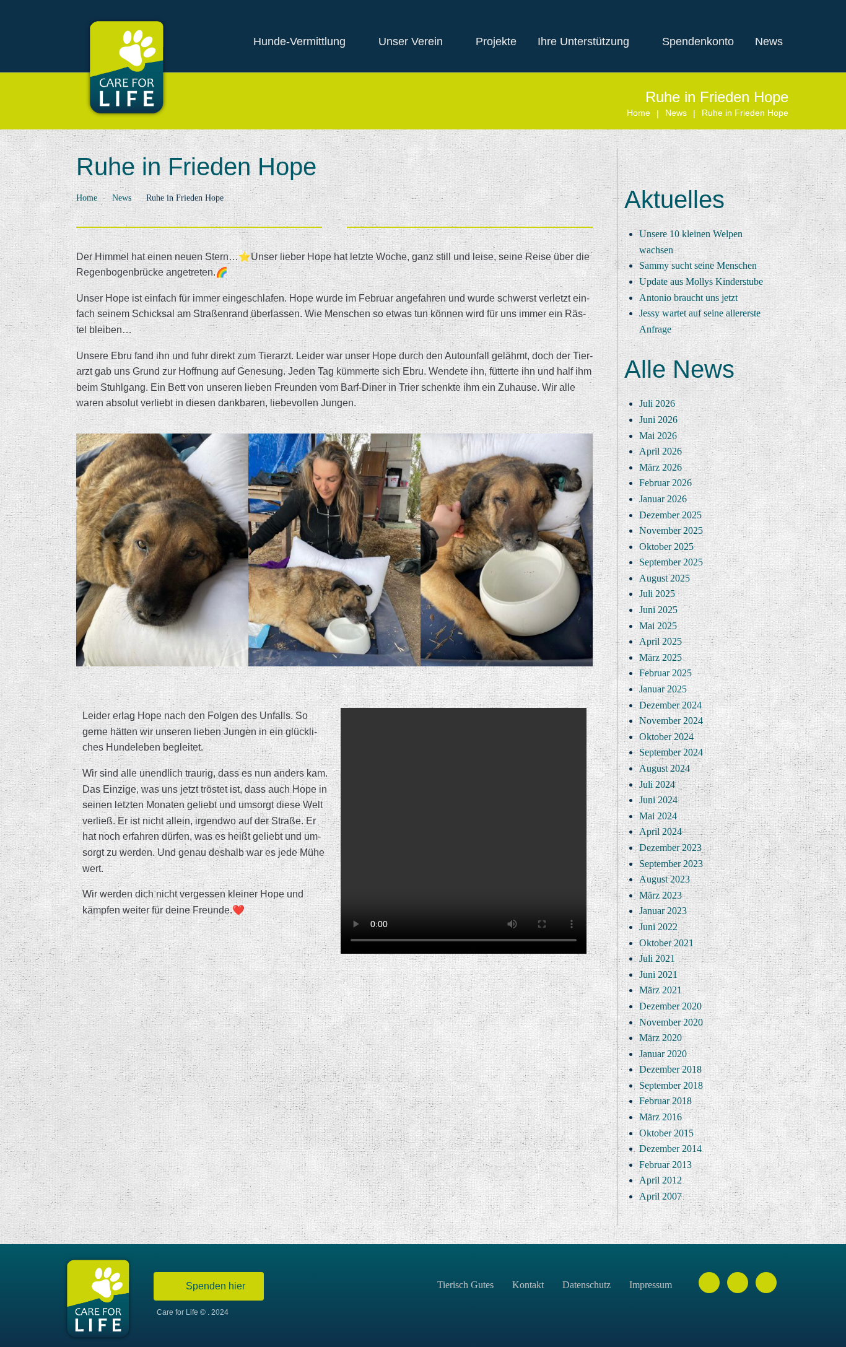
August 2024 (664, 768)
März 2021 (660, 990)
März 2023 (660, 895)
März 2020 (660, 1037)
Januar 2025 (663, 689)
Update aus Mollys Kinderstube (701, 281)
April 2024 (660, 831)
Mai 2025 (658, 626)
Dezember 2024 (670, 705)
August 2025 (664, 578)
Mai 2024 (658, 816)
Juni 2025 (658, 609)
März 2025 (660, 657)
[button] (88, 552)
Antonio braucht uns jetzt (688, 297)
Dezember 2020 (670, 1006)
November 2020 (671, 1022)
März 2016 (660, 1117)
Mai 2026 (658, 435)
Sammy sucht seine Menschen (698, 265)
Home (638, 113)
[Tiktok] (766, 1282)
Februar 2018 (665, 1101)
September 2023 (671, 863)
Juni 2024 (658, 800)
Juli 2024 (657, 784)
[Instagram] (737, 1282)
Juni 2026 (658, 419)
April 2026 (660, 451)
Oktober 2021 (666, 943)
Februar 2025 (665, 673)
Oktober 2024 (666, 736)
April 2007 (660, 1196)
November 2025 (671, 530)
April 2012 (660, 1180)
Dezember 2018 (670, 1069)
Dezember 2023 (670, 847)
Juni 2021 (658, 974)
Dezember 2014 (670, 1148)
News (676, 113)
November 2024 (671, 720)
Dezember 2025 (670, 515)
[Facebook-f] (709, 1282)
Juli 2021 (657, 958)
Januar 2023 (663, 910)
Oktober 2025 (666, 546)
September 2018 (671, 1085)
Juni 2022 (658, 927)
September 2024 (671, 752)
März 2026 (660, 467)
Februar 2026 (665, 482)
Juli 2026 (657, 403)
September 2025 (671, 562)
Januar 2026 (663, 499)
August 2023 (664, 879)
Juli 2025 (657, 593)
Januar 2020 (663, 1053)
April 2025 (660, 641)
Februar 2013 (665, 1164)
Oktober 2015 (666, 1133)
